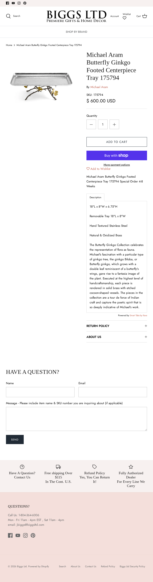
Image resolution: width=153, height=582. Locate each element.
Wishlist (127, 14)
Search (62, 566)
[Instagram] (19, 3)
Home (9, 45)
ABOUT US (93, 337)
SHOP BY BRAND (76, 32)
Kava (145, 315)
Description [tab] (95, 197)
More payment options (117, 164)
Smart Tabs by (136, 315)
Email (81, 383)
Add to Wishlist (100, 169)
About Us (75, 566)
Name (10, 383)
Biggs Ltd (22, 566)
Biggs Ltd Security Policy (132, 566)
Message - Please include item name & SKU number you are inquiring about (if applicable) (64, 403)
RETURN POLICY (97, 326)
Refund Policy (108, 566)
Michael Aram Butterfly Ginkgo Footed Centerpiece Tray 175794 (49, 45)
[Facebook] (7, 3)
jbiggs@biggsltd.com (30, 525)
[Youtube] (13, 3)
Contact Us (90, 566)
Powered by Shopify (38, 566)
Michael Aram (99, 87)
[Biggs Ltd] (76, 16)
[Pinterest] (24, 3)
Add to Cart (116, 142)
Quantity (91, 116)
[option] (41, 86)
